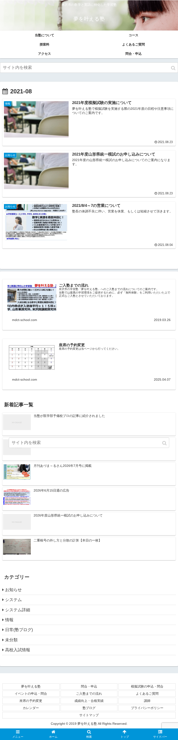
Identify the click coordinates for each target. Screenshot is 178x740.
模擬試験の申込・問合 (147, 686)
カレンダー (31, 708)
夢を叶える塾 (31, 686)
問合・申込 (89, 686)
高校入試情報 (17, 650)
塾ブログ (89, 708)
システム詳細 (17, 610)
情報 (9, 620)
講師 (147, 701)
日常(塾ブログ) (19, 629)
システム (13, 599)
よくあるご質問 (147, 693)
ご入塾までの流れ (89, 693)
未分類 (11, 640)
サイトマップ (89, 715)
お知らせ (13, 589)
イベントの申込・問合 (31, 693)
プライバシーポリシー (147, 708)
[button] (173, 68)
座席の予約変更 (30, 701)
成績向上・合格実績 (89, 701)
